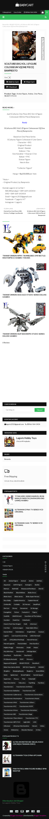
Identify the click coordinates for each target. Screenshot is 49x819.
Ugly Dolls (26, 722)
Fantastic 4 (25, 612)
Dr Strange (34, 608)
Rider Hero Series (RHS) (12, 667)
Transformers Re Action (29, 710)
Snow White (40, 671)
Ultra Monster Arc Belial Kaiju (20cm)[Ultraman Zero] (28, 743)
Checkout (13, 87)
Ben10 (41, 589)
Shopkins (7, 671)
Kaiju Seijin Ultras (32, 628)
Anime (30, 94)
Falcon (16, 612)
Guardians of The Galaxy (33, 616)
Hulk (25, 624)
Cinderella (7, 604)
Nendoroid (20, 651)
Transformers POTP (26, 706)
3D (24, 562)
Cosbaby (17, 604)
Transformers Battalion (11, 691)
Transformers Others (27, 702)
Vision (6, 730)
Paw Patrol (27, 655)
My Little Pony (8, 651)
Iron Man (7, 628)
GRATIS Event (16, 616)
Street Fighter (25, 675)
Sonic (5, 675)
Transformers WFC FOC (12, 722)
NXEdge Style (31, 651)
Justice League (18, 628)
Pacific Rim (17, 655)
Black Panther (8, 593)
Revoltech (35, 663)
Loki (5, 640)
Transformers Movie (32, 698)
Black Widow (20, 593)
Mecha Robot (22, 644)
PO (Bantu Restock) (10, 659)
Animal (23, 581)
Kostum (41, 632)
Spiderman (14, 675)
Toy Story (41, 683)
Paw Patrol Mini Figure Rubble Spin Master (29, 770)
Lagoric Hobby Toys (26, 438)
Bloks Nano (7, 596)
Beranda (5, 24)
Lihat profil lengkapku (23, 441)
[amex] (38, 811)
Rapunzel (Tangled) (10, 663)
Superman (7, 679)
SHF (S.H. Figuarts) (29, 667)
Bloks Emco (32, 593)
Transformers (8, 687)
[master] (22, 811)
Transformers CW (29, 691)
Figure (34, 612)
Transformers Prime (11, 710)
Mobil (29, 647)
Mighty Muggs (8, 647)
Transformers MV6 (10, 702)
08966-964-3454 (31, 12)
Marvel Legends (9, 644)
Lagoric (6, 636)
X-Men (38, 730)
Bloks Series (19, 596)
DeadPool (36, 604)
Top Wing (32, 683)
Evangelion (7, 612)
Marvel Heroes (32, 640)
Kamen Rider (8, 632)
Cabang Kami (7, 12)
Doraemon (24, 608)
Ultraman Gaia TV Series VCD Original (29, 524)
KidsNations (20, 632)
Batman (6, 589)
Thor (23, 679)
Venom (34, 726)
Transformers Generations (33, 695)
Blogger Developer (16, 815)
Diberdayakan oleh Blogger (13, 801)
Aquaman (7, 585)
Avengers (28, 585)
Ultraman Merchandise (21, 726)
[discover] (27, 811)
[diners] (33, 811)
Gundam (7, 620)
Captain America (19, 600)
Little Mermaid (35, 636)
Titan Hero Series (9, 683)
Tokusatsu (22, 683)
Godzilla (6, 616)
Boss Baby (7, 600)
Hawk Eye (16, 620)
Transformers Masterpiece (13, 698)
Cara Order (17, 12)
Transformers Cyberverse (12, 695)
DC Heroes (26, 604)
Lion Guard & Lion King (19, 636)
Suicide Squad (38, 675)
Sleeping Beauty (18, 671)
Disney (14, 608)
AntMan (39, 581)
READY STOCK (14, 24)
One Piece (38, 94)
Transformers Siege (25, 714)
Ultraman (7, 726)
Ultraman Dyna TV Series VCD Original (29, 511)
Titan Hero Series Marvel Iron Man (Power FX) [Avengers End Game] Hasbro (29, 498)
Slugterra (30, 671)
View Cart (30, 82)
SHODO (41, 667)
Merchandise (34, 644)
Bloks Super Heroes (32, 596)
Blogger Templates (40, 815)
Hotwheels (26, 620)
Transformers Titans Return (13, 718)
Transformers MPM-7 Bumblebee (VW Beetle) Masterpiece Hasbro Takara (24, 257)
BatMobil (15, 589)
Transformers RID (10, 714)
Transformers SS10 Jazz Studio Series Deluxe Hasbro (24, 296)
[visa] (17, 811)
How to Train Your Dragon (12, 624)
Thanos (16, 679)
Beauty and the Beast (28, 589)
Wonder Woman (27, 730)
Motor (36, 647)
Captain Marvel (33, 600)
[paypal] (11, 811)
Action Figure (22, 94)
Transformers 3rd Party (24, 687)
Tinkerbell (31, 679)
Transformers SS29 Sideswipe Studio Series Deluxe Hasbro (23, 335)
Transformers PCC (10, 706)
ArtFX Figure (17, 585)
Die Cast (6, 608)
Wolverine (14, 730)
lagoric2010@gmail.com (15, 424)
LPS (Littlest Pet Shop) (17, 640)
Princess (30, 659)
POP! (22, 659)
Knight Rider (31, 632)
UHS (34, 722)
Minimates (20, 647)
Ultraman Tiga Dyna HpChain (27, 755)
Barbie (37, 585)
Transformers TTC (32, 718)
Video (42, 726)
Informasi (33, 624)
